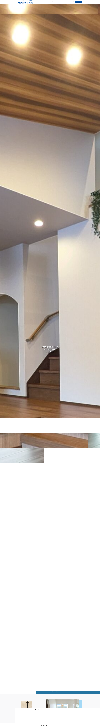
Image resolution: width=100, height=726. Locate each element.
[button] (78, 2)
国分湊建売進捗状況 (55, 691)
